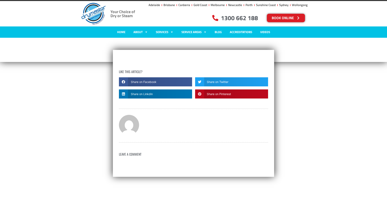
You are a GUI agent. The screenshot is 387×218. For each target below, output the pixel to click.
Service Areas (191, 32)
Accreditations (241, 32)
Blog (218, 32)
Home (121, 32)
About (138, 32)
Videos (265, 32)
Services (162, 32)
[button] (155, 81)
